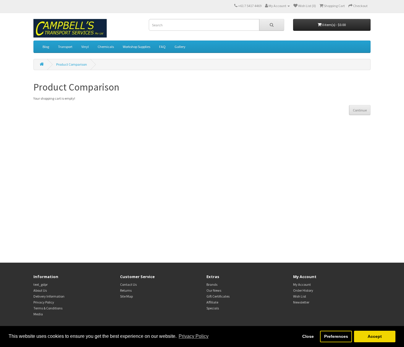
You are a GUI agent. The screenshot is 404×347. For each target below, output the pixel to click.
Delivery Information (48, 296)
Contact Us (128, 284)
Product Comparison (71, 64)
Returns (126, 290)
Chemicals (106, 46)
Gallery (179, 46)
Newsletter (301, 302)
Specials (212, 308)
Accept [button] (375, 336)
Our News (213, 290)
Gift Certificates (218, 296)
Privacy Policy (43, 302)
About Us (40, 290)
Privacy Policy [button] (194, 336)
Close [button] (308, 336)
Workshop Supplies (136, 46)
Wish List (299, 296)
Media (38, 314)
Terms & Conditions (47, 308)
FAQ (162, 46)
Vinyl (85, 46)
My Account (302, 284)
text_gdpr (40, 284)
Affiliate (212, 302)
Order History (303, 290)
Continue (360, 110)
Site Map (126, 296)
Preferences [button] (336, 336)
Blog (46, 46)
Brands (211, 284)
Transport (65, 46)
